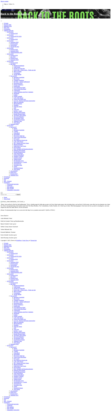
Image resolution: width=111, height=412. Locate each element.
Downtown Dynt (18, 83)
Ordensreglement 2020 (16, 52)
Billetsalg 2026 (8, 26)
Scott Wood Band (18, 153)
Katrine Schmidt (18, 96)
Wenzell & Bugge (18, 168)
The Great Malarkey (19, 117)
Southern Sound (18, 157)
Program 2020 (14, 49)
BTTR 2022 (10, 41)
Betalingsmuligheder (19, 65)
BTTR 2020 (10, 48)
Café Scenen (17, 67)
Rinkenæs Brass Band (19, 112)
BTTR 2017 (10, 125)
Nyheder (6, 23)
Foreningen (7, 182)
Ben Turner (17, 79)
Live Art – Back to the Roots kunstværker (24, 100)
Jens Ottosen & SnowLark (20, 140)
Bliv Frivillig (10, 188)
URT (15, 108)
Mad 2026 (6, 27)
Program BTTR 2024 (15, 36)
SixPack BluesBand (19, 155)
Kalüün (15, 95)
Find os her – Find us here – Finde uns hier (25, 70)
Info (5, 179)
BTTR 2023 (10, 38)
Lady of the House (18, 98)
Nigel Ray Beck (18, 106)
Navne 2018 (13, 76)
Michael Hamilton (18, 144)
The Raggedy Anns (19, 118)
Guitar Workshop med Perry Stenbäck (23, 92)
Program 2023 (14, 39)
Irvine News (26, 240)
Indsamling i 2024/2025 (13, 190)
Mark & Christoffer (19, 102)
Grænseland (17, 90)
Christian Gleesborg (19, 80)
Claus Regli (17, 133)
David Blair (17, 134)
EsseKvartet (17, 86)
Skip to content (4, 1)
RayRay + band (18, 111)
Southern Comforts (18, 156)
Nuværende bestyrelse (13, 184)
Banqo (15, 128)
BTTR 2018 (10, 61)
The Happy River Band (20, 115)
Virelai (15, 166)
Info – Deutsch (8, 181)
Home (5, 197)
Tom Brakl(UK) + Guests (20, 162)
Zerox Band (17, 122)
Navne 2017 (13, 127)
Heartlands (16, 93)
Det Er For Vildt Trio (19, 136)
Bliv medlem (10, 187)
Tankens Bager (17, 159)
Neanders (16, 105)
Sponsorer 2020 (14, 51)
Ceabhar (16, 131)
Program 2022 (14, 43)
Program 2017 (14, 174)
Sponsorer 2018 (14, 124)
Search (18, 194)
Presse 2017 (13, 172)
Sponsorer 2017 (14, 175)
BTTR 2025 (10, 32)
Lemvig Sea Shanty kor (20, 99)
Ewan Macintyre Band (19, 87)
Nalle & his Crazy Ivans (20, 146)
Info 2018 (12, 64)
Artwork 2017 (14, 171)
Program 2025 (14, 33)
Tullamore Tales (18, 121)
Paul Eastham (17, 147)
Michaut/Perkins (18, 103)
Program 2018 (14, 62)
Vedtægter (9, 185)
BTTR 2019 (10, 54)
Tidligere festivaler (8, 30)
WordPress (19, 240)
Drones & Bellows (18, 84)
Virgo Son (16, 109)
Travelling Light (18, 165)
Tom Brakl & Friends (19, 119)
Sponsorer (6, 178)
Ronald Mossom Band (19, 114)
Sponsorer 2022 (14, 42)
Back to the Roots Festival (15, 13)
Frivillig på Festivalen (19, 68)
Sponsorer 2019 (14, 60)
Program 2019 (14, 55)
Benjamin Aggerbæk (19, 77)
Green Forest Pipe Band (20, 89)
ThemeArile (33, 240)
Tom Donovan (17, 163)
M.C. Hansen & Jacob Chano (21, 143)
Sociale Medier (17, 74)
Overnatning (7, 29)
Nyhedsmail (7, 176)
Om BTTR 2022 (14, 46)
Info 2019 (12, 57)
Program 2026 (7, 24)
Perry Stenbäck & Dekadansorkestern (23, 149)
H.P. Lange (16, 138)
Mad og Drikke (18, 71)
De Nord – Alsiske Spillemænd (22, 81)
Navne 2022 (13, 45)
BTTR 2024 (10, 35)
